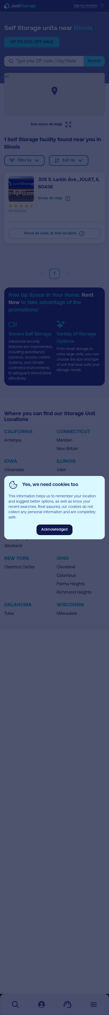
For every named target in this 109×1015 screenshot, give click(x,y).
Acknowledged (54, 530)
